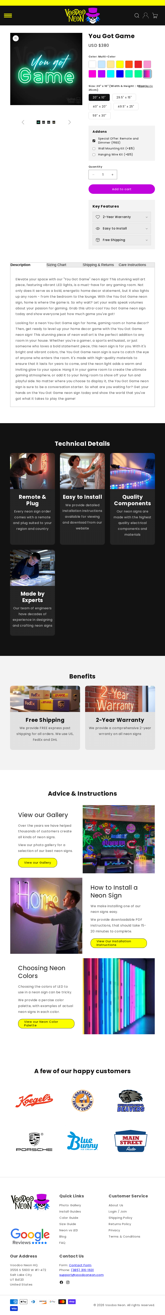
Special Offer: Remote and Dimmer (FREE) (118, 141)
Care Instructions (132, 265)
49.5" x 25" (126, 106)
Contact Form (80, 1265)
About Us (116, 1205)
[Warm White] (110, 64)
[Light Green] (129, 74)
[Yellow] (120, 64)
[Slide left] (23, 122)
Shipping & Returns (98, 265)
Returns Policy (120, 1224)
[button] (8, 15)
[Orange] (129, 64)
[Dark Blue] (120, 74)
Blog (62, 1236)
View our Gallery (37, 862)
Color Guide (68, 1218)
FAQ (62, 1243)
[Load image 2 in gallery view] (48, 122)
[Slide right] (69, 122)
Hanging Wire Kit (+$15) (115, 155)
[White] (92, 64)
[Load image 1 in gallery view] (43, 122)
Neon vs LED (68, 1230)
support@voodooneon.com (81, 1275)
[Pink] (92, 74)
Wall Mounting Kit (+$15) (116, 148)
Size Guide (145, 86)
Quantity (95, 167)
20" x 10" (99, 97)
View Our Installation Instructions (114, 943)
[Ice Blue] (110, 74)
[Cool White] (101, 64)
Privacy (114, 1230)
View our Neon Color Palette (41, 1023)
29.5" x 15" (124, 97)
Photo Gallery (70, 1205)
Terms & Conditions (124, 1236)
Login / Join (118, 1211)
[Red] (138, 64)
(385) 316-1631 (82, 1270)
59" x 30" (99, 116)
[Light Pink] (147, 64)
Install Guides (70, 1211)
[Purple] (101, 74)
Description (20, 265)
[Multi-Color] (147, 74)
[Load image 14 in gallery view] (38, 122)
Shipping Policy (120, 1218)
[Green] (138, 74)
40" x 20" (100, 106)
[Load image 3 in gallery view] (54, 122)
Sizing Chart (56, 265)
